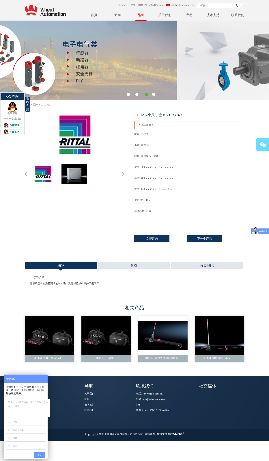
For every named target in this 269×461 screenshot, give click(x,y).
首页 (94, 15)
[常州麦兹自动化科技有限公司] (45, 17)
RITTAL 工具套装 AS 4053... (49, 358)
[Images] (74, 135)
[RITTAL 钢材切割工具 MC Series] (219, 335)
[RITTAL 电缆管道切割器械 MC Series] (163, 335)
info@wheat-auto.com (182, 5)
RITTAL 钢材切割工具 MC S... (220, 358)
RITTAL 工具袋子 (106, 358)
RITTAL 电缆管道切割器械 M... (163, 358)
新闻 (117, 15)
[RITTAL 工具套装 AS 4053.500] (49, 335)
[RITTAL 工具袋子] (106, 335)
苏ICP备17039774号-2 (157, 410)
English (123, 5)
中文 (133, 5)
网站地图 (150, 434)
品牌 (141, 15)
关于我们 (164, 15)
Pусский (159, 5)
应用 (189, 15)
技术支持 (213, 15)
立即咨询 (152, 238)
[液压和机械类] (134, 99)
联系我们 (237, 15)
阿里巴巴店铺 (146, 5)
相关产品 (134, 307)
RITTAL (45, 104)
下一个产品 (204, 238)
